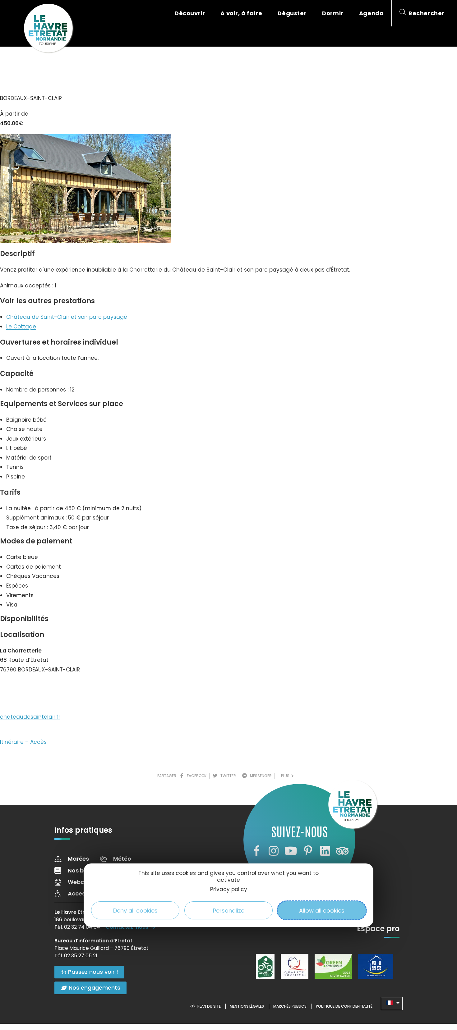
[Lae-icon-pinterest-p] (308, 851)
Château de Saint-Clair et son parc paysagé (66, 317)
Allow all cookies (321, 910)
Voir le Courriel (25, 688)
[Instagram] (273, 851)
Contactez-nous (127, 927)
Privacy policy (228, 889)
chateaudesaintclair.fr (30, 717)
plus (286, 775)
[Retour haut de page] (440, 991)
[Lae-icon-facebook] (256, 851)
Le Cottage (21, 326)
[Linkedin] (325, 851)
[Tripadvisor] (342, 851)
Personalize (228, 910)
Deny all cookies (135, 910)
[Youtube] (290, 851)
